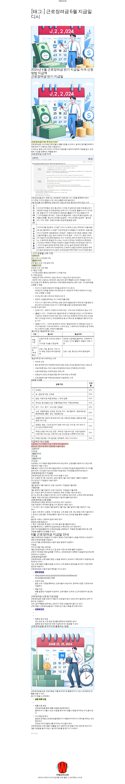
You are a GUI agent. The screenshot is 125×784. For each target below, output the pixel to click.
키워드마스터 (63, 1)
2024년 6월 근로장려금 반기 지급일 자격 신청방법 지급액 (62, 71)
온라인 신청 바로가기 (39, 521)
